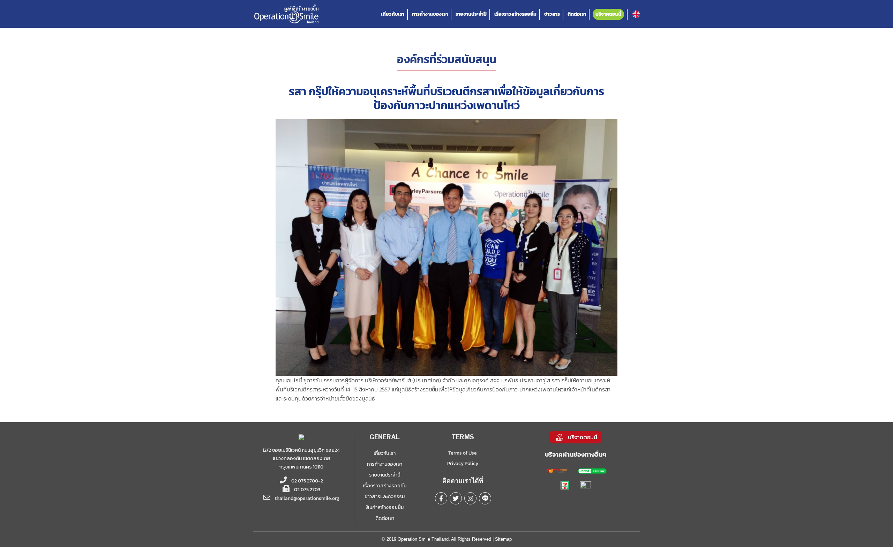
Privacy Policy (462, 463)
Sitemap (503, 539)
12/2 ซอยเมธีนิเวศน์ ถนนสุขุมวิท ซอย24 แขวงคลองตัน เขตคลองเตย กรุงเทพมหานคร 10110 (301, 459)
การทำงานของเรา (430, 14)
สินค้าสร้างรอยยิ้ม (385, 507)
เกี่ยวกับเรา (392, 14)
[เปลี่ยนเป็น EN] (636, 14)
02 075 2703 (306, 489)
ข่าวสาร (552, 14)
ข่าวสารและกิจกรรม (385, 496)
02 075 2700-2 (306, 481)
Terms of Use (462, 453)
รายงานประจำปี (471, 14)
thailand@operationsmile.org (307, 498)
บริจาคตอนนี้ (608, 14)
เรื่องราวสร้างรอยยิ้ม (515, 14)
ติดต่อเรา (577, 14)
